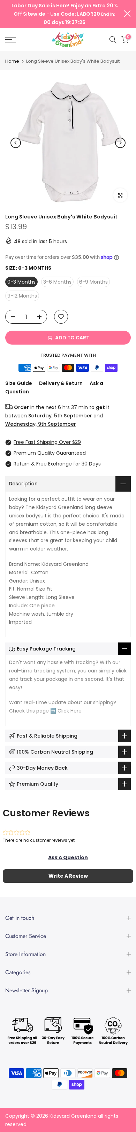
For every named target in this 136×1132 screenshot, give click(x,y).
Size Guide (18, 383)
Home (12, 61)
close (127, 13)
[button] (68, 857)
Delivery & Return (61, 383)
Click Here (70, 710)
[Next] (120, 143)
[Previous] (15, 143)
